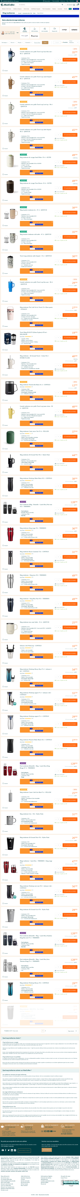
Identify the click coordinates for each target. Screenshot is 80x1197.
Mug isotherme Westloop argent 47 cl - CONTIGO (34, 716)
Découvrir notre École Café (7, 1184)
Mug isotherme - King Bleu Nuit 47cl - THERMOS (34, 598)
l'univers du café (12, 1127)
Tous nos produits (55, 1)
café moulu (75, 1162)
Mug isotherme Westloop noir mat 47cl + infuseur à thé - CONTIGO (36, 887)
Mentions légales (44, 1182)
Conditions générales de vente (47, 1181)
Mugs (34, 13)
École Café (72, 1)
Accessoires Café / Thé (27, 13)
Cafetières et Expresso (17, 8)
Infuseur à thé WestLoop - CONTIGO (30, 645)
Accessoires (60, 8)
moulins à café (25, 1171)
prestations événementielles (19, 1168)
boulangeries (51, 1158)
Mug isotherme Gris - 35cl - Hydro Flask (31, 814)
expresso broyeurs (65, 1161)
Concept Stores (75, 1158)
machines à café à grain (5, 1171)
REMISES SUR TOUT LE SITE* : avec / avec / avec (40, 16)
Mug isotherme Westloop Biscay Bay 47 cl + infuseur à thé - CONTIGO (35, 670)
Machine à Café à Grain (6, 8)
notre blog (11, 1146)
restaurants (76, 1157)
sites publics (56, 1158)
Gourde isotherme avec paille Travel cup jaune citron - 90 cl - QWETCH (36, 407)
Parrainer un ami (4, 1190)
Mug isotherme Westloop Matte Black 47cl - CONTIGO (36, 478)
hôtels (72, 1157)
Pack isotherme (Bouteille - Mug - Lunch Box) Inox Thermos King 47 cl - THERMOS (35, 960)
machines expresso (45, 1161)
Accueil (19, 13)
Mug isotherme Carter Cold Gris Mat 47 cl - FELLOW (35, 792)
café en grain (67, 1162)
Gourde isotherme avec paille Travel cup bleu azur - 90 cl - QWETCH (36, 283)
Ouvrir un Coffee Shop (6, 1185)
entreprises (68, 1157)
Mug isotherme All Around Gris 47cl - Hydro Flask (34, 909)
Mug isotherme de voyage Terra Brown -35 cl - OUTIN (36, 183)
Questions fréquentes (26, 1177)
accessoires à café (53, 1161)
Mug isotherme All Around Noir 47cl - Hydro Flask (34, 837)
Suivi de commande (25, 1181)
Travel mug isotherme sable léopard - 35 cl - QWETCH (36, 256)
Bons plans (76, 8)
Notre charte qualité (5, 1182)
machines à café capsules (16, 1171)
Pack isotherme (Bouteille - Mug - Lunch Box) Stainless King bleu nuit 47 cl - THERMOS (36, 936)
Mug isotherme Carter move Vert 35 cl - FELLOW (34, 431)
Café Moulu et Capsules (35, 8)
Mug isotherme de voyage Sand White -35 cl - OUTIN (35, 157)
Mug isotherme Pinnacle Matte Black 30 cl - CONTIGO (36, 740)
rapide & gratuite (29, 1127)
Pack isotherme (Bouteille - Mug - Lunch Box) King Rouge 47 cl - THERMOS (35, 767)
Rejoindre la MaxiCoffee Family (7, 1188)
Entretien (54, 8)
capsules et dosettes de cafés (47, 1164)
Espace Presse (64, 1177)
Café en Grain (26, 8)
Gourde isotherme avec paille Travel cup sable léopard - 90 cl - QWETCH (36, 130)
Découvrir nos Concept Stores (7, 1187)
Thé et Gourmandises (46, 8)
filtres (37, 42)
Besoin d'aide (47, 1)
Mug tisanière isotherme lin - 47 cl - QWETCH (33, 210)
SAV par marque (24, 1184)
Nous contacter (24, 1185)
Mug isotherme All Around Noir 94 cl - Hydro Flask (35, 455)
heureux (70, 1126)
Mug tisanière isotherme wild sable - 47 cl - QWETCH (35, 234)
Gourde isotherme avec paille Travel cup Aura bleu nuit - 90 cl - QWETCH (36, 52)
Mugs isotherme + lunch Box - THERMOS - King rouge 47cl (36, 862)
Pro (70, 8)
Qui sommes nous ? (5, 1177)
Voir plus (17, 1)
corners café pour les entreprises (47, 1168)
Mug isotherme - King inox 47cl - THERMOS (33, 575)
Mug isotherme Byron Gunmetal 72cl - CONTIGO (34, 551)
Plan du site (43, 1184)
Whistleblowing (44, 1179)
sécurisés (51, 1126)
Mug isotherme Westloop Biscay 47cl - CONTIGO (34, 983)
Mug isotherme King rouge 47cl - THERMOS (33, 528)
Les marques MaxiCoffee (6, 1179)
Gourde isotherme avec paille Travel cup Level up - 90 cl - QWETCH (36, 105)
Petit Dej (65, 8)
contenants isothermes (46, 1162)
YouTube (6, 1146)
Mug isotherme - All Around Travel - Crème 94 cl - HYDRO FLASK (34, 357)
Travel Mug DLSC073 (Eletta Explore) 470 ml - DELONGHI (33, 333)
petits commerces (44, 1158)
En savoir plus (47, 1149)
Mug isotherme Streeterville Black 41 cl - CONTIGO (35, 384)
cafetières (59, 1161)
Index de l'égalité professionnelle (8, 1181)
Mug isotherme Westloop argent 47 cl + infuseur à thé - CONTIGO (35, 693)
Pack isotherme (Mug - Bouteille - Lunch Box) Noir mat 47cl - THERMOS (36, 505)
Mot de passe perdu (25, 1182)
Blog (67, 1)
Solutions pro (62, 1)
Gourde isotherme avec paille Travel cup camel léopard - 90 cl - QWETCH (36, 77)
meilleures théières (75, 1161)
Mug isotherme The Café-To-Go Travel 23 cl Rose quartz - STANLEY (36, 308)
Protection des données (46, 1177)
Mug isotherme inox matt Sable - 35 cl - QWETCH (34, 622)
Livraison (23, 1179)
